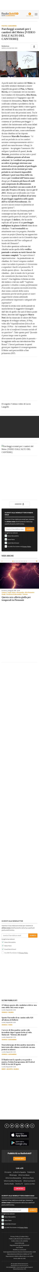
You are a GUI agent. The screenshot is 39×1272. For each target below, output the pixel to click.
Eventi (4, 1069)
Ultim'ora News (24, 1175)
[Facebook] (7, 1126)
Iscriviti (30, 529)
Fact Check (19, 1248)
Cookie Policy (24, 1237)
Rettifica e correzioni (19, 1250)
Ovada (4, 594)
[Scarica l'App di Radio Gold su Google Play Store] (19, 1143)
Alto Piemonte (29, 592)
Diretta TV (19, 1184)
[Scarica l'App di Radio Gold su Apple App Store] (19, 1135)
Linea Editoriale (19, 1243)
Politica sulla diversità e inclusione (19, 1239)
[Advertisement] (19, 379)
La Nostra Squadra (19, 1172)
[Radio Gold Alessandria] (10, 14)
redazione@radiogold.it (26, 1267)
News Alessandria (13, 536)
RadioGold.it (25, 1264)
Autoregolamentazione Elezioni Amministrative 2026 (19, 1252)
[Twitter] (12, 1126)
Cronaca (4, 592)
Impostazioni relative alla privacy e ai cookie (19, 1256)
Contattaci (19, 1188)
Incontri (10, 1069)
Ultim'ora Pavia (28, 1178)
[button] (37, 561)
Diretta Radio (9, 1184)
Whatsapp (13, 1175)
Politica (4, 26)
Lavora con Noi (29, 1184)
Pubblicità (31, 1172)
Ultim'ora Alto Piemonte (13, 1181)
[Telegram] (27, 1126)
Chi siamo (7, 1172)
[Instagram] (22, 1126)
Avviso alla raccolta (19, 1258)
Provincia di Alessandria (13, 594)
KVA (25, 1269)
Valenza (11, 1012)
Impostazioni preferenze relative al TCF (19, 1254)
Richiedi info (19, 1158)
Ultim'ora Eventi (29, 1181)
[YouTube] (17, 1126)
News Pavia (11, 539)
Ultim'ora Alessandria (13, 1178)
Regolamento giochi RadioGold (19, 1245)
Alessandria (12, 26)
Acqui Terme (12, 592)
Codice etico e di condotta (19, 1241)
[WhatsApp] (32, 1126)
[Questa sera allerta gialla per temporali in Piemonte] (19, 576)
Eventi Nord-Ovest (13, 543)
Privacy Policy (26, 547)
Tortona (25, 594)
